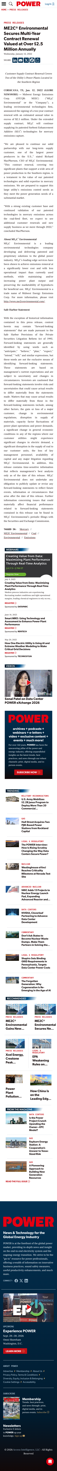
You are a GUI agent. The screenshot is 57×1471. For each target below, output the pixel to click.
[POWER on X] (21, 1280)
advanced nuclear (31, 887)
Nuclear (26, 864)
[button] (3, 3)
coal (34, 533)
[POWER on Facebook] (16, 1280)
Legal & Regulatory (33, 841)
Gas (23, 819)
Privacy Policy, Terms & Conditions (20, 1374)
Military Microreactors (35, 796)
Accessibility (29, 1381)
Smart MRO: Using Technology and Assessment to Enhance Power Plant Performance (25, 621)
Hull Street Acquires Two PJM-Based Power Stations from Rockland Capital (36, 826)
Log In (48, 3)
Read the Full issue (17, 1181)
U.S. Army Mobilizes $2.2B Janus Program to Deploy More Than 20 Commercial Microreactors (35, 805)
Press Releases (19, 9)
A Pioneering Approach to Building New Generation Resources (37, 1171)
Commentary (28, 932)
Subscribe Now (27, 772)
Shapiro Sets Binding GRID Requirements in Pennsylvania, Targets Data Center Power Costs (36, 962)
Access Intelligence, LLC (26, 1449)
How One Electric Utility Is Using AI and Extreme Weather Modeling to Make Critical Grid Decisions (27, 646)
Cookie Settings (11, 1381)
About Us (37, 1371)
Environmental (12, 537)
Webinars (12, 549)
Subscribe (42, 1412)
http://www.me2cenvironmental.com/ (24, 301)
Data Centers (29, 910)
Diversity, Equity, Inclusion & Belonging (23, 1378)
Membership (22, 1371)
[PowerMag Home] (28, 3)
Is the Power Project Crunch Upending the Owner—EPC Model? (37, 1124)
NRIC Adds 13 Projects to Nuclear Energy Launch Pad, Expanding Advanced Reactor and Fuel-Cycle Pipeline (36, 896)
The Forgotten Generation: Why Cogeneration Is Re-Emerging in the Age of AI (36, 985)
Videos (10, 666)
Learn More (14, 1351)
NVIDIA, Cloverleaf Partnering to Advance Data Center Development (35, 917)
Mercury (24, 529)
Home (4, 9)
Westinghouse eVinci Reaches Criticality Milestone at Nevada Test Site (36, 872)
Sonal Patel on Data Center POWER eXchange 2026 (24, 701)
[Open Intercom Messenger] (50, 1461)
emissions (29, 537)
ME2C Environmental (15, 533)
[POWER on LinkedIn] (26, 1280)
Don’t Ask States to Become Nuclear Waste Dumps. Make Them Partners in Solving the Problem (35, 941)
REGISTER (9, 603)
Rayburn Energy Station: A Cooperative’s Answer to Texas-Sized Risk (39, 1147)
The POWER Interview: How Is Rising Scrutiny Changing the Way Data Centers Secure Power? (35, 849)
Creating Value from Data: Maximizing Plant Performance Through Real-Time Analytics (27, 585)
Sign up (19, 1436)
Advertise (8, 1371)
